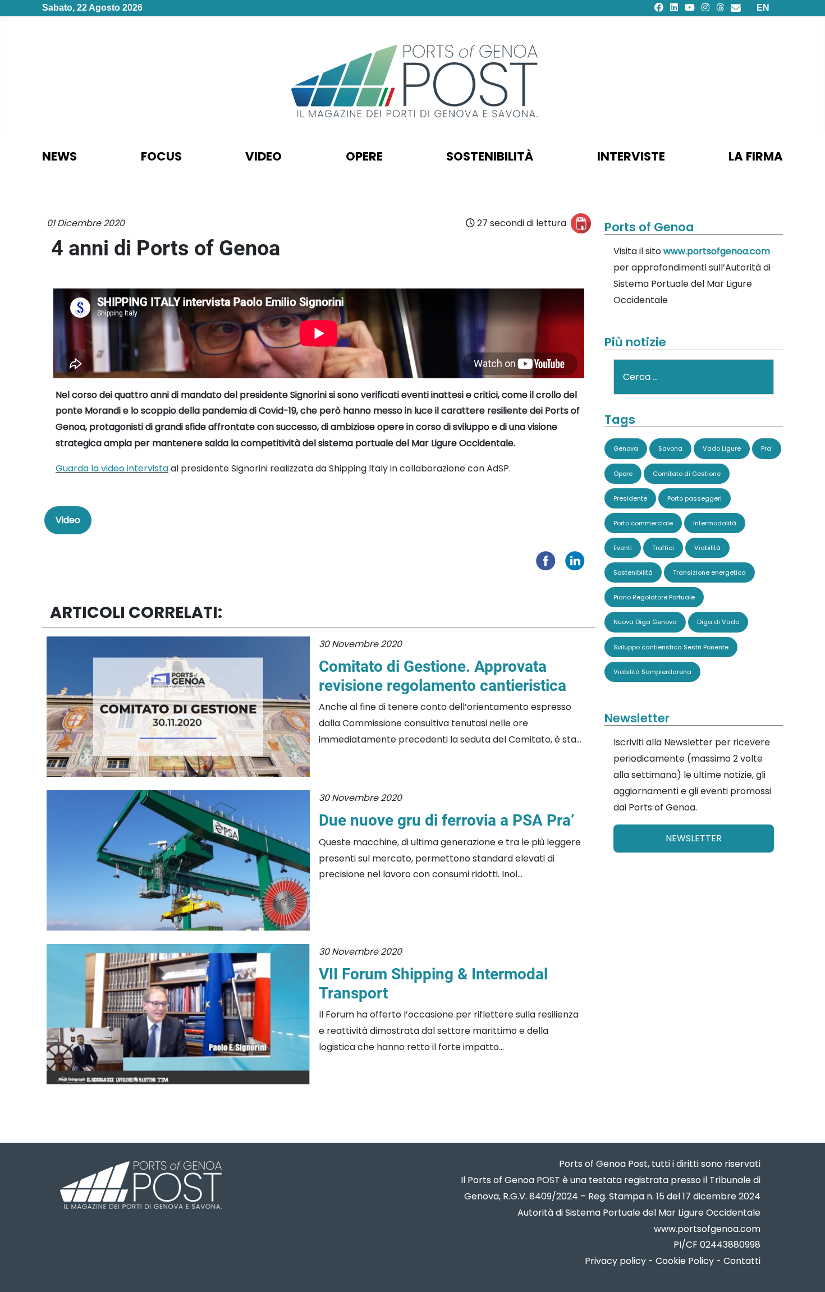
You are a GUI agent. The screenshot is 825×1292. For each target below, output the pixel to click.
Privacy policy (615, 1260)
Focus (161, 156)
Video (263, 156)
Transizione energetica (709, 572)
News (59, 156)
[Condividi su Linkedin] (577, 559)
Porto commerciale (643, 523)
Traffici (663, 547)
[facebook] (658, 7)
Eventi (622, 547)
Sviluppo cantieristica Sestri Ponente (670, 647)
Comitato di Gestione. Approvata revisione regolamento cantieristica (442, 676)
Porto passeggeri (694, 498)
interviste (631, 156)
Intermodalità (714, 523)
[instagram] (705, 7)
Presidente (630, 498)
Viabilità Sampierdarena (652, 671)
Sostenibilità (633, 572)
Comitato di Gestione (687, 473)
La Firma (755, 156)
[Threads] (720, 7)
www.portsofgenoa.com (716, 251)
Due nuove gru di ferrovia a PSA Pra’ (446, 820)
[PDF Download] (581, 223)
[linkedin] (674, 7)
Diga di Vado (718, 621)
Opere (622, 473)
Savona (670, 448)
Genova (625, 448)
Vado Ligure (722, 448)
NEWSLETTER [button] (694, 838)
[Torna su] (805, 1270)
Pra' (766, 448)
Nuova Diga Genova (645, 621)
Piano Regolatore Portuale (654, 597)
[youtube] (690, 7)
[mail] (736, 7)
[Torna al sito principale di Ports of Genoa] (140, 1186)
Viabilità (707, 547)
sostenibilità (489, 156)
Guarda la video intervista (112, 468)
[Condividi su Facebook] (548, 559)
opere (364, 156)
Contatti (741, 1260)
